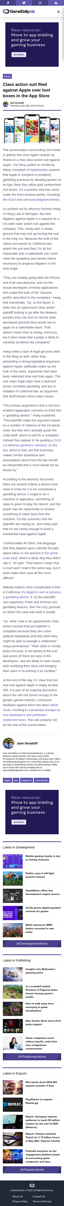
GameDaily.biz (18, 1190)
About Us (17, 1196)
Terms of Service (42, 1201)
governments (50, 199)
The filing (19, 165)
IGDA (12, 199)
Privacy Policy (20, 1201)
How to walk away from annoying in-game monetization (40, 1007)
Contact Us (39, 1196)
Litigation (27, 780)
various (28, 199)
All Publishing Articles (32, 1056)
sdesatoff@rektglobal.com (15, 770)
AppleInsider (39, 170)
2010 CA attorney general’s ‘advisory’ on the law (32, 445)
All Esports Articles (32, 1169)
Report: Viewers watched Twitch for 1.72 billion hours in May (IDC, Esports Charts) (43, 1137)
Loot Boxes (41, 780)
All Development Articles (32, 943)
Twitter (47, 770)
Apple (7, 780)
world (37, 199)
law (16, 780)
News (7, 76)
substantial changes (42, 710)
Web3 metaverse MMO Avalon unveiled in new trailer (40, 928)
